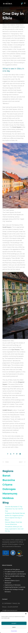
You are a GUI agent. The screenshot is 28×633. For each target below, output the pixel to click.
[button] (26, 613)
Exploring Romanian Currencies (15, 587)
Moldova (8, 498)
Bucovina (9, 480)
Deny (14, 627)
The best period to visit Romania (15, 574)
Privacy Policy (14, 630)
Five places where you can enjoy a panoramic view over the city (14, 529)
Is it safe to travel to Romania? (14, 571)
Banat (6, 475)
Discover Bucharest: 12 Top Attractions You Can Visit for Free (14, 509)
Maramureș (10, 493)
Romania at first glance (12, 569)
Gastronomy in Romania (12, 585)
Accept (14, 623)
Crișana (7, 484)
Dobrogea (9, 489)
